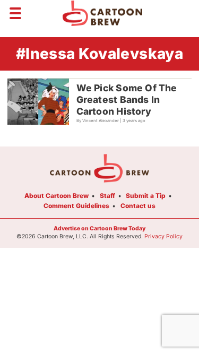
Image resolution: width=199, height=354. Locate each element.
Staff (107, 196)
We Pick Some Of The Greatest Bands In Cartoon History (126, 99)
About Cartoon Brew (56, 196)
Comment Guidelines (76, 206)
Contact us (137, 206)
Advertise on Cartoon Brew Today (99, 228)
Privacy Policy (163, 236)
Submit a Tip (146, 196)
